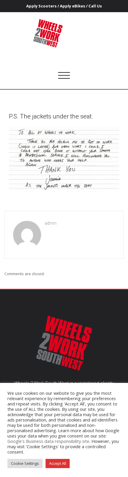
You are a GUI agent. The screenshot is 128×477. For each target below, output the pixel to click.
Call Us (95, 6)
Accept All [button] (57, 463)
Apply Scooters (41, 6)
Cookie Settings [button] (25, 463)
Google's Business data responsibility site (48, 441)
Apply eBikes (72, 6)
